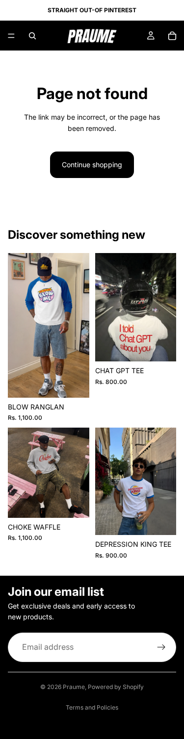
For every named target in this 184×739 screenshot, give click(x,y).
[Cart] (172, 36)
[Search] (32, 36)
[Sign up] (161, 647)
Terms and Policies (92, 707)
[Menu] (11, 36)
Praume (74, 686)
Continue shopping (92, 164)
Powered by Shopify (116, 686)
